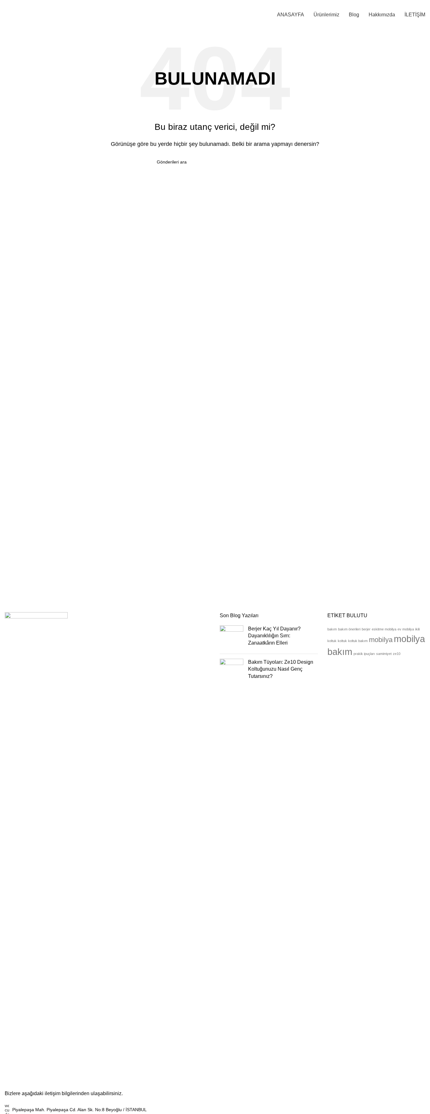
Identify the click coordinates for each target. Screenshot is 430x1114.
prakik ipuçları (364, 654)
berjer (366, 629)
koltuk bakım (358, 641)
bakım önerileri (349, 629)
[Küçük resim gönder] (231, 637)
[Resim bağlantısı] (36, 847)
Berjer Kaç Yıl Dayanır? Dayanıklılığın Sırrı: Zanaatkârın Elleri (274, 636)
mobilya (381, 640)
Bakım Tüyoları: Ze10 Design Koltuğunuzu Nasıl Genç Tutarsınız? (280, 669)
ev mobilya (406, 629)
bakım (332, 629)
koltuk (342, 641)
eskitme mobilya (384, 629)
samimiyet (384, 654)
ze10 (396, 654)
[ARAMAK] (270, 162)
